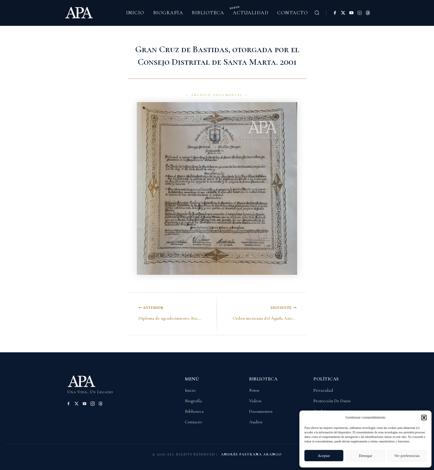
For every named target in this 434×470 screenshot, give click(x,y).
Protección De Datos (332, 401)
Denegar (365, 456)
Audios (255, 422)
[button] (423, 417)
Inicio (135, 13)
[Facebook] (335, 13)
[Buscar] (317, 13)
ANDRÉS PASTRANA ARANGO (251, 454)
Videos (255, 401)
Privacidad (323, 390)
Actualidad (250, 13)
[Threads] (368, 13)
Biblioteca (208, 13)
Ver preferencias (407, 456)
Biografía (168, 13)
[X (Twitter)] (343, 13)
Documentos (261, 411)
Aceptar (324, 456)
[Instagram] (359, 13)
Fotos (254, 390)
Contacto (292, 13)
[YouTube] (351, 13)
